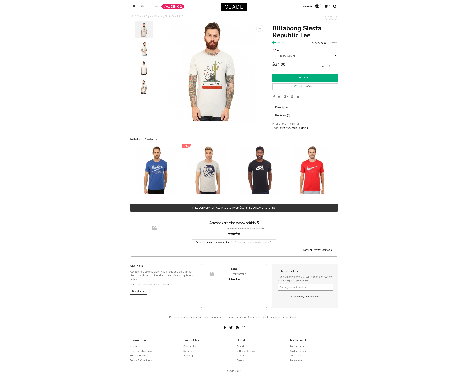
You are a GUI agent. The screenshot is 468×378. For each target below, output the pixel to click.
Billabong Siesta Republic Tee (169, 16)
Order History (298, 351)
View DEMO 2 (173, 6)
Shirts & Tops (144, 16)
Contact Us (189, 346)
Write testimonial (323, 250)
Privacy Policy (138, 355)
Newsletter (296, 360)
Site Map (188, 355)
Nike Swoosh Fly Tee (312, 165)
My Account (297, 346)
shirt (282, 128)
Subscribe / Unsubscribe (305, 296)
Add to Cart (305, 77)
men (294, 128)
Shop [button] (144, 6)
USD (306, 6)
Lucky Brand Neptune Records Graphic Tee (155, 165)
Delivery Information (141, 351)
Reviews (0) (282, 115)
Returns (188, 351)
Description (282, 107)
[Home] (134, 6)
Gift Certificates (246, 351)
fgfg (312, 222)
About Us (135, 346)
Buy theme (138, 291)
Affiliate (241, 355)
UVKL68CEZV (259, 269)
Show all (308, 250)
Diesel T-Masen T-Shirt (208, 165)
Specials (242, 360)
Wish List (295, 355)
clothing (303, 128)
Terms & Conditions (141, 360)
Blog (156, 6)
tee (288, 128)
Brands (241, 346)
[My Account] (318, 6)
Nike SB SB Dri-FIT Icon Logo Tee (260, 165)
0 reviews (332, 42)
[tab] (305, 107)
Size (277, 50)
